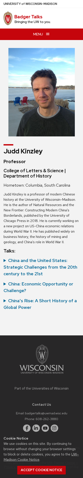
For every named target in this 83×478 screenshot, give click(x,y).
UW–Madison (30, 4)
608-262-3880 (47, 419)
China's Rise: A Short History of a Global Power (40, 304)
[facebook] (27, 428)
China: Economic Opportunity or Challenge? (38, 287)
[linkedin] (36, 428)
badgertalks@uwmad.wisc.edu (46, 413)
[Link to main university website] (41, 374)
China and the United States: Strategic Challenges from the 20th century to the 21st (40, 267)
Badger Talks (28, 17)
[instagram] (54, 428)
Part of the (42, 388)
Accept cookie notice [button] (41, 470)
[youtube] (45, 428)
